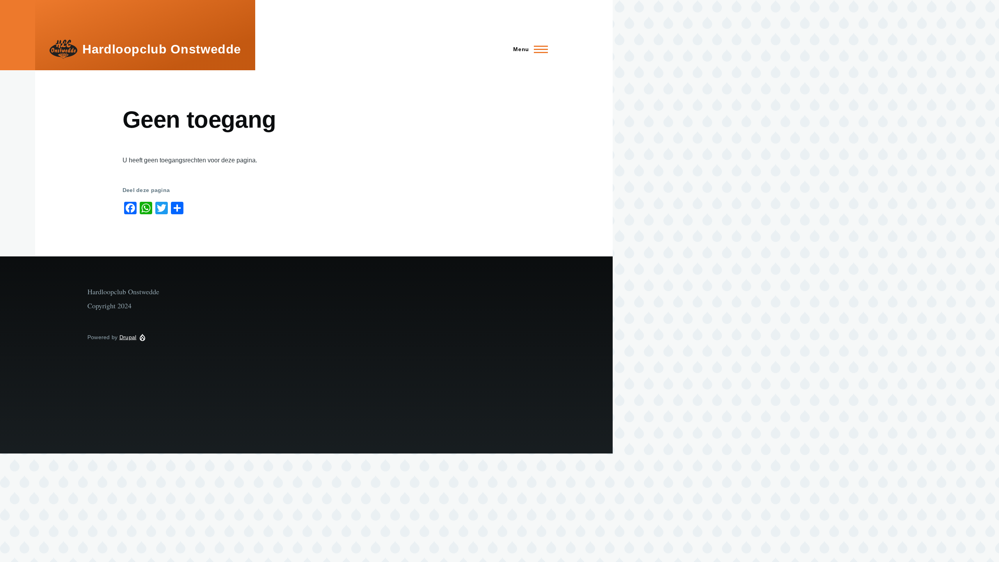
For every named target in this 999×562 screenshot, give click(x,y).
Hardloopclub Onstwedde (161, 49)
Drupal (128, 337)
